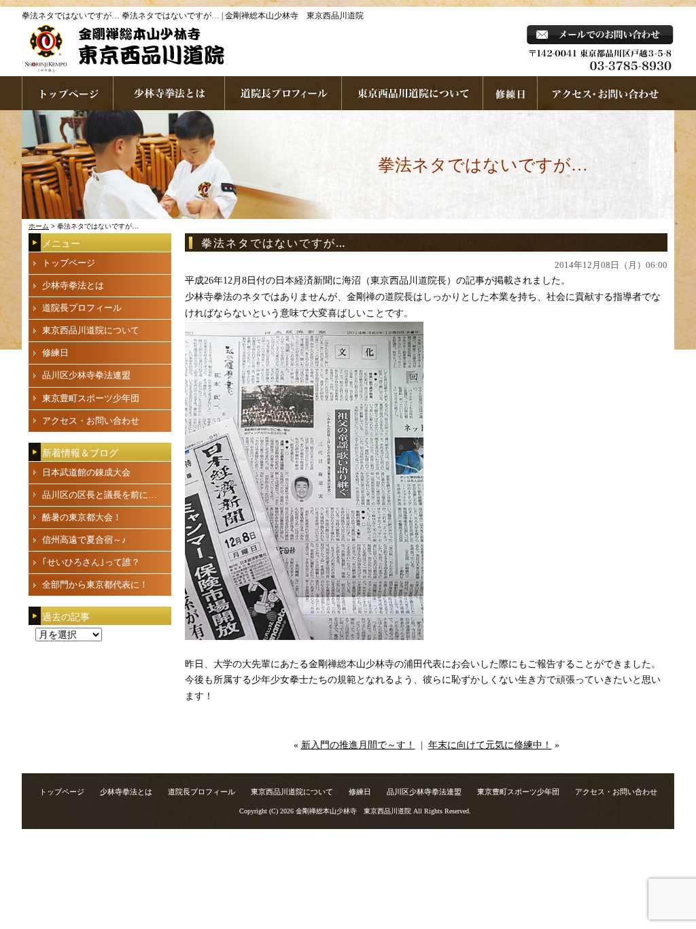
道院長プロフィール (283, 93)
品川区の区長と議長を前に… (99, 495)
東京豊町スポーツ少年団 (90, 398)
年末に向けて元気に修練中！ (490, 745)
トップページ (68, 263)
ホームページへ (68, 93)
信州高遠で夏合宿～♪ (84, 540)
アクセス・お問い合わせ (90, 421)
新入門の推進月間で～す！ (358, 745)
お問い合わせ (606, 93)
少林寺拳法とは (169, 93)
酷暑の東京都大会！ (82, 517)
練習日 (510, 93)
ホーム (39, 226)
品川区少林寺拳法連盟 (86, 375)
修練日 (55, 353)
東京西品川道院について (412, 93)
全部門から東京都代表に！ (95, 584)
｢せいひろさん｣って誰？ (91, 562)
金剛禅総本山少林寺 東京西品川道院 (353, 811)
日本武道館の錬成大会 (86, 472)
